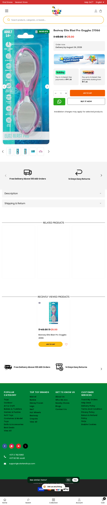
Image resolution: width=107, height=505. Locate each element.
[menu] (6, 10)
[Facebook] (4, 446)
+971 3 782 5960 (16, 455)
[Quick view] (39, 303)
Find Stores (8, 2)
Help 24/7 (88, 2)
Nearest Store (21, 2)
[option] (26, 86)
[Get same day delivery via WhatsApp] (79, 59)
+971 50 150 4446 (17, 458)
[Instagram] (11, 446)
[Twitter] (25, 446)
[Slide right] (101, 175)
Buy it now (86, 101)
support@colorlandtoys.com (22, 463)
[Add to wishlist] (66, 344)
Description (11, 193)
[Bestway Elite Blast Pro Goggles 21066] (53, 313)
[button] (4, 86)
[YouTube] (18, 446)
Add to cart (87, 93)
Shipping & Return (15, 203)
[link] (28, 175)
